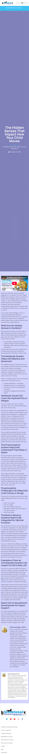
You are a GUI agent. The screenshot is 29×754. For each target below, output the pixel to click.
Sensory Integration (6, 730)
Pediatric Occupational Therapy (9, 727)
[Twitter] (7, 719)
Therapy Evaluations (6, 733)
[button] (22, 3)
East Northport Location (7, 739)
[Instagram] (18, 719)
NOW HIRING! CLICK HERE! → (14, 8)
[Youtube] (14, 719)
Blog (2, 749)
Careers (3, 746)
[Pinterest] (10, 719)
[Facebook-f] (22, 719)
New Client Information (7, 743)
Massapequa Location (6, 736)
